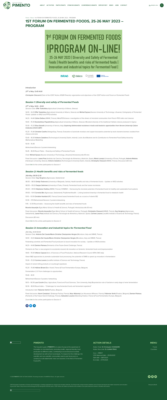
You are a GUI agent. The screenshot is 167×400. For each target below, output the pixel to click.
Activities (50, 5)
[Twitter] (149, 376)
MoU (94, 353)
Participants (61, 5)
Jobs (117, 5)
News (111, 5)
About (42, 5)
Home (27, 18)
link (31, 221)
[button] (162, 5)
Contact (123, 5)
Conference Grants (89, 5)
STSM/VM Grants (73, 5)
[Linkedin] (152, 376)
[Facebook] (155, 376)
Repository (103, 5)
